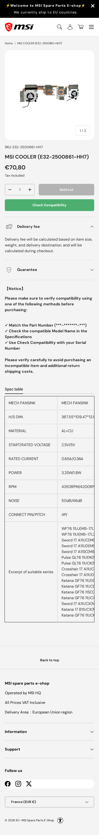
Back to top (49, 660)
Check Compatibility (49, 205)
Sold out (66, 189)
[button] (80, 27)
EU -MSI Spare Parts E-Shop (35, 820)
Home (9, 43)
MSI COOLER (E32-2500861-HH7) (39, 43)
